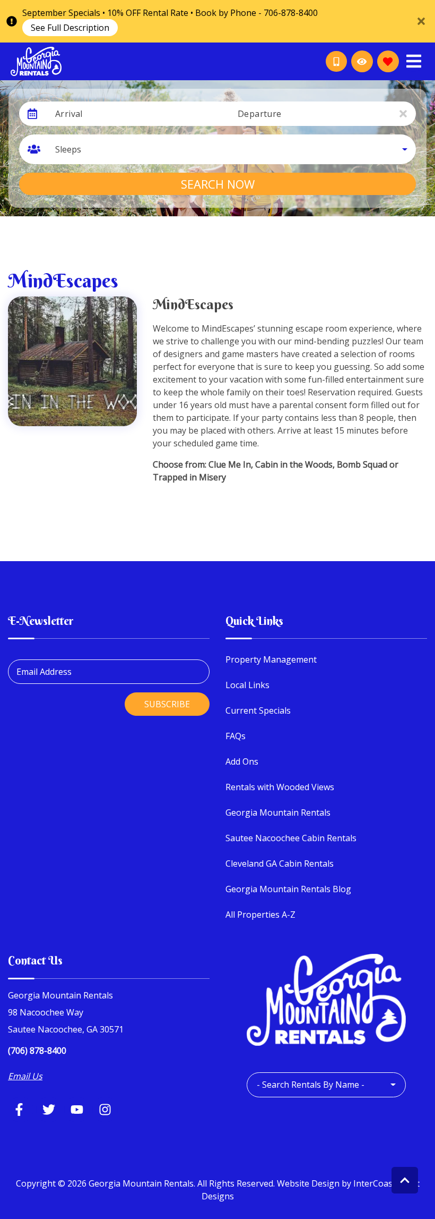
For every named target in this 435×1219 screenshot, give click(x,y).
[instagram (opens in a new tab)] (105, 1109)
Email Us (25, 1076)
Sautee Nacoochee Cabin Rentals (290, 838)
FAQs (235, 736)
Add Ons (241, 761)
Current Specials (258, 710)
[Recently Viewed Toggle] (362, 61)
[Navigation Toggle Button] (413, 61)
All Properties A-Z (260, 914)
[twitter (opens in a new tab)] (49, 1109)
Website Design (308, 1183)
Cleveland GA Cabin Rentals (279, 863)
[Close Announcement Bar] (421, 21)
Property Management (271, 659)
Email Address (44, 672)
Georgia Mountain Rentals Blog (288, 889)
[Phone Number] (336, 61)
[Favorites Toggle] (388, 61)
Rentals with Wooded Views (279, 787)
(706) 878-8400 (37, 1050)
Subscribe (167, 704)
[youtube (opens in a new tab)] (77, 1109)
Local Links (247, 685)
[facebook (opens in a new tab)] (20, 1109)
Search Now (218, 184)
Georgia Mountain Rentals (277, 812)
